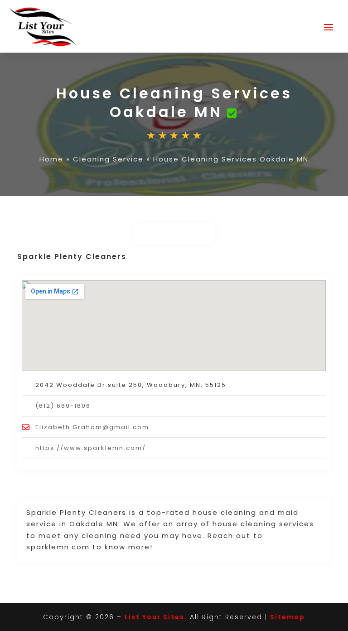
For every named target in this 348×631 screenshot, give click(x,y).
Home (51, 159)
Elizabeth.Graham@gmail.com (92, 427)
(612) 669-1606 (63, 405)
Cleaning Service (108, 159)
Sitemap (287, 616)
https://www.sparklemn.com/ (90, 448)
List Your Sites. (156, 616)
